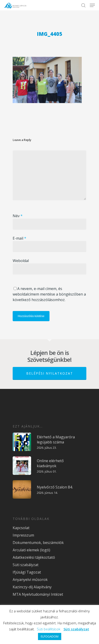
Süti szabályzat (25, 564)
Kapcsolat (21, 527)
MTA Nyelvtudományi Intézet (38, 594)
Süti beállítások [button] (48, 629)
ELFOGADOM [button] (49, 636)
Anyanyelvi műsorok (30, 579)
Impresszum (23, 535)
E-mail (19, 238)
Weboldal (21, 260)
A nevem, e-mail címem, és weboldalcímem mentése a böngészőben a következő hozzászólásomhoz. (49, 294)
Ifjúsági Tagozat (27, 572)
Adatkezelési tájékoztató (34, 557)
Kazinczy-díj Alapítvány (32, 586)
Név (18, 215)
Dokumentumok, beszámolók (38, 542)
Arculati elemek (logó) (31, 549)
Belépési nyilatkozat (49, 373)
